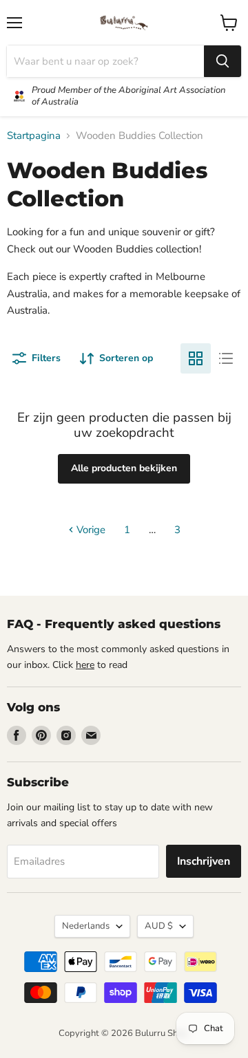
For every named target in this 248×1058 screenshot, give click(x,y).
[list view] (226, 358)
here (85, 664)
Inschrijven (203, 861)
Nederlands (86, 926)
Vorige (89, 530)
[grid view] (195, 358)
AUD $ (159, 926)
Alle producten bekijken (124, 468)
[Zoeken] (222, 61)
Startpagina (34, 136)
